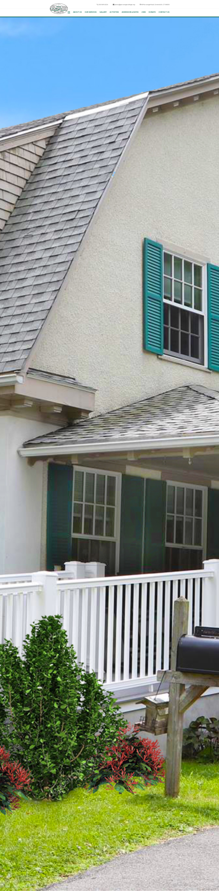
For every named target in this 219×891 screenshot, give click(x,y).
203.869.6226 (103, 4)
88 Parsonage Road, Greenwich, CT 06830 (155, 4)
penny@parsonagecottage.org (125, 4)
